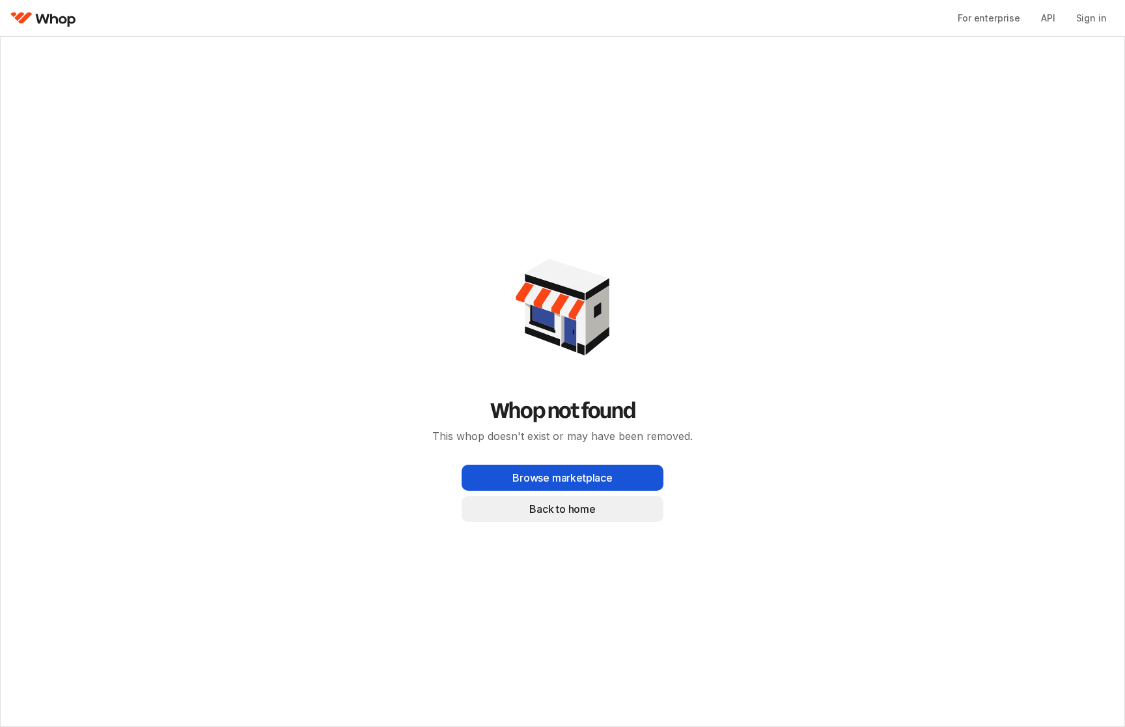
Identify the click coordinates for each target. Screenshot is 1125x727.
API (1048, 17)
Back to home (562, 508)
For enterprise (989, 17)
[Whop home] (43, 18)
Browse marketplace (562, 477)
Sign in (1091, 17)
